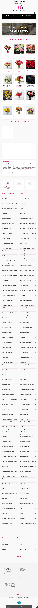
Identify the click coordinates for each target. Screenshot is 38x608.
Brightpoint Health (5, 431)
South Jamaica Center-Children (25, 515)
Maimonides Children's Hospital (7, 446)
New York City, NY (23, 549)
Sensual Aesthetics (5, 250)
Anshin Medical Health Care (7, 297)
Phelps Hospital (5, 372)
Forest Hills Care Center (6, 491)
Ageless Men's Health (23, 406)
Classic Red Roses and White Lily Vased (7, 54)
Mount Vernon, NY (23, 542)
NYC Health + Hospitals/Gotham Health (26, 218)
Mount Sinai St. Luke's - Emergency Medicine (27, 260)
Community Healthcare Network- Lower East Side (10, 201)
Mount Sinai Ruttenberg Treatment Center (27, 270)
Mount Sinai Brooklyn (6, 468)
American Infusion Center (24, 317)
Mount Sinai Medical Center (24, 268)
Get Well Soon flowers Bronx (26, 164)
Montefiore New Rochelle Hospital (8, 394)
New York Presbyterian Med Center (26, 265)
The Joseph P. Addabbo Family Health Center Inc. (28, 523)
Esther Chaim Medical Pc (24, 488)
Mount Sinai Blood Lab (23, 243)
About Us (21, 568)
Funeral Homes (22, 575)
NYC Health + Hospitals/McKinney (25, 421)
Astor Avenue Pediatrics (24, 352)
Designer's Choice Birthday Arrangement (30, 54)
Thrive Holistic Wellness (6, 379)
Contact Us (21, 571)
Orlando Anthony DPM (23, 481)
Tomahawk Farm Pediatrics (24, 372)
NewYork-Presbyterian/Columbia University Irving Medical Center (10, 285)
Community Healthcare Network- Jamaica (27, 503)
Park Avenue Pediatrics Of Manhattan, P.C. (9, 320)
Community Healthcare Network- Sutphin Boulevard (10, 518)
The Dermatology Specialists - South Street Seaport (28, 305)
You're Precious (19, 70)
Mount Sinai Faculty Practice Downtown (26, 198)
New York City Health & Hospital (8, 265)
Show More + (19, 533)
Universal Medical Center (24, 468)
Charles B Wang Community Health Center (27, 223)
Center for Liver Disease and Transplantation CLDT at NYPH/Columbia (10, 275)
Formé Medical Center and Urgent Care (26, 377)
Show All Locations (19, 556)
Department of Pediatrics (24, 307)
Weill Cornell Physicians (6, 307)
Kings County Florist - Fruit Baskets (8, 416)
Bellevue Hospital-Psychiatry (7, 233)
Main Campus (4, 255)
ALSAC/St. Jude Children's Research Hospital (27, 235)
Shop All (8, 15)
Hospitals (21, 573)
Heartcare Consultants (24, 414)
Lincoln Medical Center (24, 320)
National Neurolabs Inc (6, 384)
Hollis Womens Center (23, 501)
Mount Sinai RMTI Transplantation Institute (9, 270)
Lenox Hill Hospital (5, 315)
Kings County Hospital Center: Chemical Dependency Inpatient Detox (10, 419)
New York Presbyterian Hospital (25, 280)
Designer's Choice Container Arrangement (19, 54)
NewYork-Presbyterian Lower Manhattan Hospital (28, 302)
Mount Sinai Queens (23, 399)
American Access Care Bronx (7, 332)
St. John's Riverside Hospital (7, 389)
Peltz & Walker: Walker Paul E (7, 305)
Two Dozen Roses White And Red (30, 100)
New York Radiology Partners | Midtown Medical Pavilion (28, 248)
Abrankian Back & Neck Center (7, 404)
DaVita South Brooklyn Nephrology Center (27, 466)
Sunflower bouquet (7, 100)
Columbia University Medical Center (26, 240)
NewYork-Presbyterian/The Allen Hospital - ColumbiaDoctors (28, 290)
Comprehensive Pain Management (26, 300)
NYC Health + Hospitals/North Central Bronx (10, 349)
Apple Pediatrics (22, 250)
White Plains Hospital (23, 379)
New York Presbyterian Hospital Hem (8, 312)
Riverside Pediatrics (5, 357)
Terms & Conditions (23, 569)
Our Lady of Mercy (5, 354)
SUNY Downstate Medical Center (8, 424)
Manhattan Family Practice (7, 317)
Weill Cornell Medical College (7, 310)
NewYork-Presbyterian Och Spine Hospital (27, 287)
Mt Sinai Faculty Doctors (6, 248)
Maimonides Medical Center (24, 446)
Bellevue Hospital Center (24, 230)
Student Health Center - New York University (27, 206)
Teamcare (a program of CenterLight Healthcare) (28, 349)
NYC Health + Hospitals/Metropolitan (8, 273)
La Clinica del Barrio (23, 295)
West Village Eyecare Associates (8, 230)
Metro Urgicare (5, 498)
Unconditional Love (7, 70)
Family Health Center (23, 520)
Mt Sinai (21, 387)
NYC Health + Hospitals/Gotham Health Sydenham (10, 263)
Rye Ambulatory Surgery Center (25, 364)
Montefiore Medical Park (24, 337)
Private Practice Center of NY (7, 401)
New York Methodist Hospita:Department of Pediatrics (10, 444)
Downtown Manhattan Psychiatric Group (27, 211)
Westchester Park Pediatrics (7, 382)
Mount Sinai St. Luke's (6, 245)
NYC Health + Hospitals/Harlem (7, 300)
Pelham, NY (21, 544)
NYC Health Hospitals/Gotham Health (8, 426)
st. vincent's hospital (6, 359)
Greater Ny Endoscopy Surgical (25, 473)
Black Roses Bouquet (30, 85)
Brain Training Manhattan (6, 258)
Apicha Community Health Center (8, 223)
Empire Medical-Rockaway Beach (8, 525)
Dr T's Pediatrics (5, 488)
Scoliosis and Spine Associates (25, 238)
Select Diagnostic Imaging (24, 463)
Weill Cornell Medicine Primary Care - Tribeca (27, 228)
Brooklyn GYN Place (5, 409)
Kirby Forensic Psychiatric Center (8, 292)
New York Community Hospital (7, 463)
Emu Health (4, 496)
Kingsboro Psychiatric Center (25, 419)
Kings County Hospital (23, 416)
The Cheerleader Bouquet (7, 116)
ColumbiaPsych (5, 280)
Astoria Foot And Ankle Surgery (25, 404)
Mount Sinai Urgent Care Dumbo (7, 411)
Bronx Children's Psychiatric (24, 332)
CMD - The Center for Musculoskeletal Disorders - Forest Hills (28, 486)
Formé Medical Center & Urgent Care (8, 377)
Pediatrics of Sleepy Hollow (24, 369)
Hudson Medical (22, 213)
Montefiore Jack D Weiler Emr (7, 337)
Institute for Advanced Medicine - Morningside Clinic (10, 260)
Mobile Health (4, 240)
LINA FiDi (21, 208)
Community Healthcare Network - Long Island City (10, 406)
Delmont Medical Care (6, 520)
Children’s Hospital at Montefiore (25, 344)
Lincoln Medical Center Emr (7, 322)
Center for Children (23, 203)
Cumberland (22, 426)
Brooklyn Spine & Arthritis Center (25, 441)
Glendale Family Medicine (24, 496)
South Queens (4, 513)
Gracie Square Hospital (6, 253)
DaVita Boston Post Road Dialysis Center (27, 354)
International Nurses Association (25, 255)
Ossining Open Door (23, 362)
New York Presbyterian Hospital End (26, 310)
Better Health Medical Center (7, 481)
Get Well (7, 136)
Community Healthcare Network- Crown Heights (10, 456)
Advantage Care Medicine (6, 330)
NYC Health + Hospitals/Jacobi (7, 342)
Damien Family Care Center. (7, 325)
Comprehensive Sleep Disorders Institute (27, 461)
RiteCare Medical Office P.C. (7, 503)
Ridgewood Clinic (5, 501)
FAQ (20, 572)
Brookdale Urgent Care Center (25, 439)
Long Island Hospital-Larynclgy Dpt (26, 409)
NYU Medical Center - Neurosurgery (8, 235)
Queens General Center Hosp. (7, 515)
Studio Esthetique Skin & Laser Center (9, 344)
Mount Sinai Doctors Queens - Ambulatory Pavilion (10, 399)
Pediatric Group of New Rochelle (25, 394)
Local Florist (22, 576)
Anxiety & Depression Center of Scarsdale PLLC (10, 367)
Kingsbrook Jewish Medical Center (8, 421)
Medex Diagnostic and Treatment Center (9, 493)
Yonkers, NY (4, 549)
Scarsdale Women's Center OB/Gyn (26, 367)
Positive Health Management (7, 478)
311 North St (22, 382)
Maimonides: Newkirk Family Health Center (9, 458)
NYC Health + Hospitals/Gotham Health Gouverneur (28, 201)
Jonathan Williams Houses (6, 439)
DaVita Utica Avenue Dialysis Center (26, 411)
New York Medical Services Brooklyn (26, 458)
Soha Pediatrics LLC (23, 263)
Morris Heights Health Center (25, 322)
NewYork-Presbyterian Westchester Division (27, 384)
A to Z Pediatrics (22, 483)
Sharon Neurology (5, 434)
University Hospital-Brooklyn (25, 424)
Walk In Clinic (4, 436)
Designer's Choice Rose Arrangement (30, 70)
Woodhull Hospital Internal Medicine (26, 429)
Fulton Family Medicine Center (25, 325)
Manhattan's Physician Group (7, 218)
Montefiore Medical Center (24, 330)
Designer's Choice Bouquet (19, 116)
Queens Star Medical (6, 483)
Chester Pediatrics (5, 374)
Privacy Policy (22, 570)
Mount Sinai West (23, 245)
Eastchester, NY (5, 542)
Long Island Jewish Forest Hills (25, 491)
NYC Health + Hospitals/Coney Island (8, 476)
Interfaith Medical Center (6, 441)
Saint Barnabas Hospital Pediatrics (26, 327)
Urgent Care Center (23, 434)
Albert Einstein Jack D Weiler (7, 352)
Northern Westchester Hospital (7, 362)
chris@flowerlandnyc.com (10, 573)
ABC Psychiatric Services (6, 486)
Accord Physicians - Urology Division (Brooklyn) (10, 471)
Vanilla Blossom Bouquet (7, 85)
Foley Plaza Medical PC (6, 213)
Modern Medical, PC (5, 216)
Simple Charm (30, 116)
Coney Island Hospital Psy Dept (25, 471)
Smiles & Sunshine (19, 85)
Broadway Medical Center (24, 451)
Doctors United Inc (23, 374)
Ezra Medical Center (23, 444)
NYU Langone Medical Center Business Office (10, 208)
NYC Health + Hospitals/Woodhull (8, 429)
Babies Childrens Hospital (24, 273)
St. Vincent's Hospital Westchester (26, 359)
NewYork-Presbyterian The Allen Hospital (9, 290)
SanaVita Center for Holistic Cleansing (26, 216)
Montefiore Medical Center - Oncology (26, 347)
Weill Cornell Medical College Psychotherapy (27, 312)
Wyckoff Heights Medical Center (25, 478)
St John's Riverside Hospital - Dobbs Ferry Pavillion (28, 357)
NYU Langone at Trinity (6, 211)
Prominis (21, 513)
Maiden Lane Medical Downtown (8, 302)
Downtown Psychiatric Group (7, 473)
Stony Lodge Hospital (6, 364)
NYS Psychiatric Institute (24, 285)
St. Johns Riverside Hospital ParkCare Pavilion (27, 389)
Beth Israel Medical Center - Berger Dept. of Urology (10, 203)
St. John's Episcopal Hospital (7, 523)
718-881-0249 (22, 3)
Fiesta (19, 100)
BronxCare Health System (6, 327)
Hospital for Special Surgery (24, 253)
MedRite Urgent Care (23, 297)
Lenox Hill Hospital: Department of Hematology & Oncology (28, 315)
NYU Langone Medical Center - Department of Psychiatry (28, 233)
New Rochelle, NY (5, 544)
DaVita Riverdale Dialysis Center (25, 342)
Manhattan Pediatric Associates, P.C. (8, 228)
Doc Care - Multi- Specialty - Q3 (25, 493)
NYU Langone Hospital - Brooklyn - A (8, 451)
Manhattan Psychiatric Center (25, 292)
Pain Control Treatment (24, 476)
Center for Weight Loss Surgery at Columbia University (28, 275)
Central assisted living (23, 518)
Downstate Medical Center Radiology (8, 414)
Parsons (21, 508)
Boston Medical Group (6, 198)
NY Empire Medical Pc (23, 498)
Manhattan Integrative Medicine (7, 243)
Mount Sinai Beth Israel (6, 206)
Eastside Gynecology (6, 238)
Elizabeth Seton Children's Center (8, 387)
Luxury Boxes (20, 15)
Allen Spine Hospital (5, 287)
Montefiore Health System (7, 369)
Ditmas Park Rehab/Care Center (25, 456)
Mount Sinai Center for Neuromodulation (9, 268)
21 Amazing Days (5, 466)
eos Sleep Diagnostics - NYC (25, 258)
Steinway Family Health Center (25, 401)
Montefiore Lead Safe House (7, 347)
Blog (20, 577)
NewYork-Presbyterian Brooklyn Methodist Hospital (10, 461)
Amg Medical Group (23, 431)
